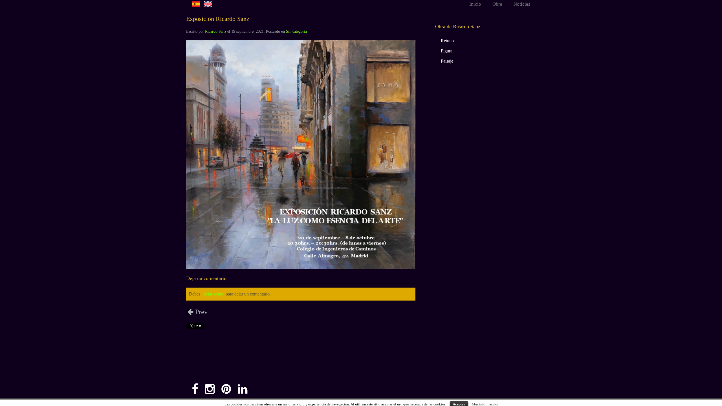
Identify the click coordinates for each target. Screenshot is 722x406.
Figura (446, 50)
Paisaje (447, 61)
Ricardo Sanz (215, 31)
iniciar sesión (212, 294)
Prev (200, 311)
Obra (497, 4)
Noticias (522, 4)
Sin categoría (296, 31)
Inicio (475, 4)
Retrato (447, 40)
